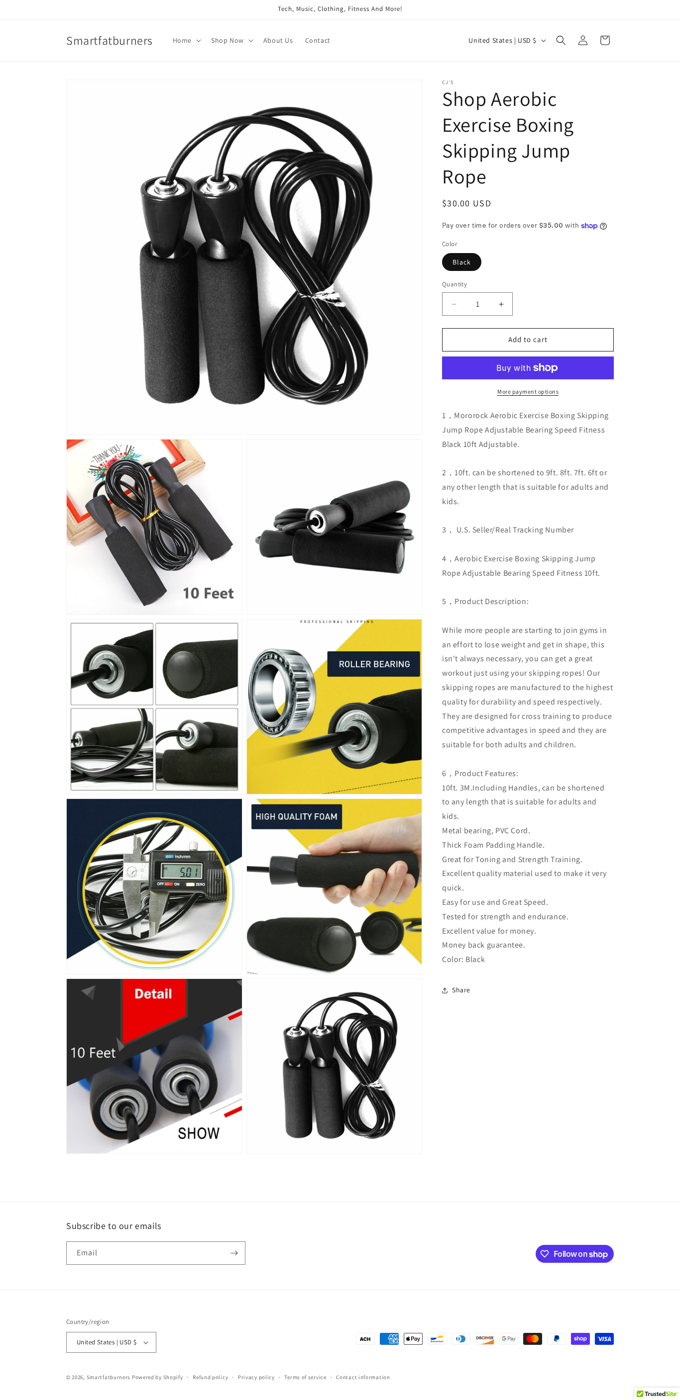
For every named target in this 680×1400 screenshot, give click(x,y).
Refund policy (210, 1377)
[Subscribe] (234, 1253)
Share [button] (461, 990)
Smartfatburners (109, 1377)
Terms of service (305, 1377)
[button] (186, 40)
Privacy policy (256, 1377)
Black (462, 262)
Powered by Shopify (157, 1377)
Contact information (363, 1377)
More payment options (528, 391)
